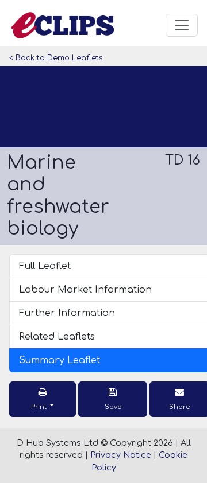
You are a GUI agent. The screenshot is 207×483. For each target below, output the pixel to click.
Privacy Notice (120, 454)
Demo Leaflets (75, 58)
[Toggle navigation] (182, 25)
